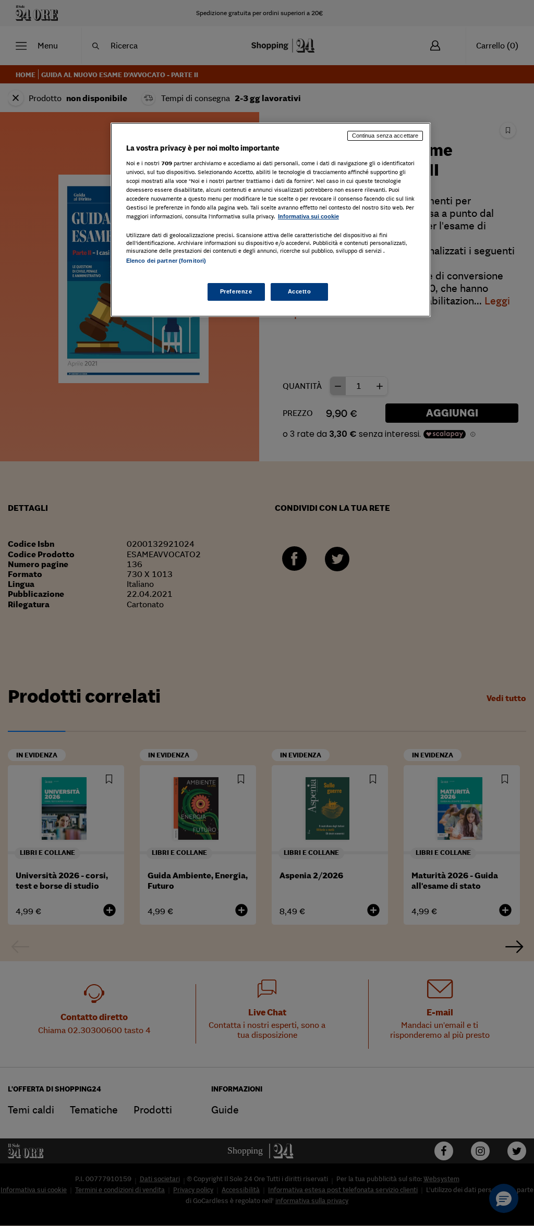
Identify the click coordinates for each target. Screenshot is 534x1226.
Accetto (299, 291)
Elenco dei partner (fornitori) (166, 261)
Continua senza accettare (385, 135)
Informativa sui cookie (308, 216)
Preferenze (236, 291)
